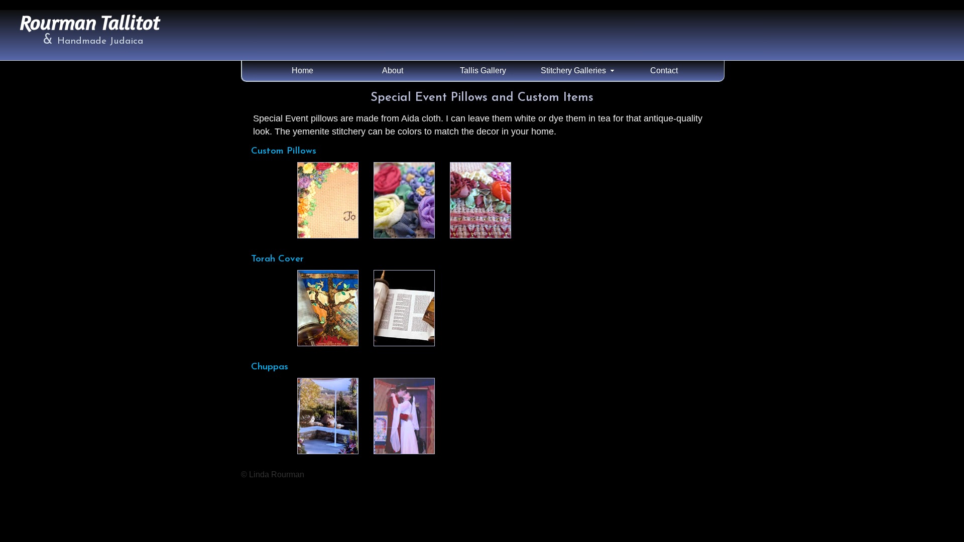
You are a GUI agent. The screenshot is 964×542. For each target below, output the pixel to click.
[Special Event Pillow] (328, 200)
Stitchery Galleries (573, 70)
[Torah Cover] (328, 308)
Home (302, 70)
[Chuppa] (328, 416)
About (392, 70)
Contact (664, 70)
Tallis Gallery (483, 70)
